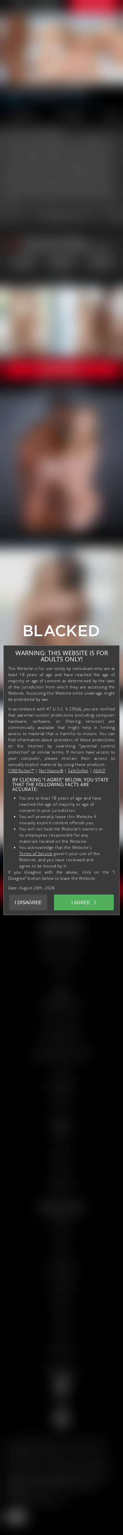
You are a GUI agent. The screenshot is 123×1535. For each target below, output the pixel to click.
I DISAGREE (28, 902)
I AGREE (80, 902)
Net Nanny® (51, 771)
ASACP (99, 771)
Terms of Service (36, 853)
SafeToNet (78, 771)
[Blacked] (61, 633)
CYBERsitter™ (21, 771)
